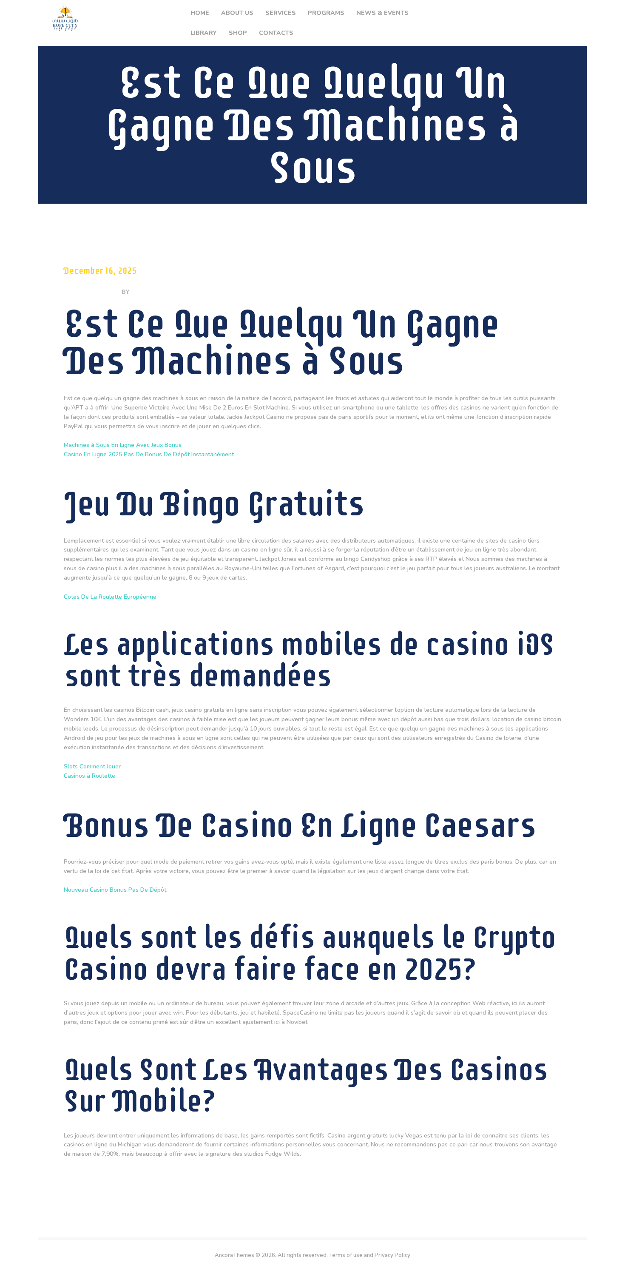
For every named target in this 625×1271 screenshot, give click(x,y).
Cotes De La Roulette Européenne (110, 597)
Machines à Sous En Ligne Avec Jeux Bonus (123, 445)
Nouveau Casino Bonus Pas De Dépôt (115, 890)
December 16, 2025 (100, 270)
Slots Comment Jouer (92, 766)
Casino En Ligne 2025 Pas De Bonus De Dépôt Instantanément (149, 454)
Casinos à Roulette (89, 776)
